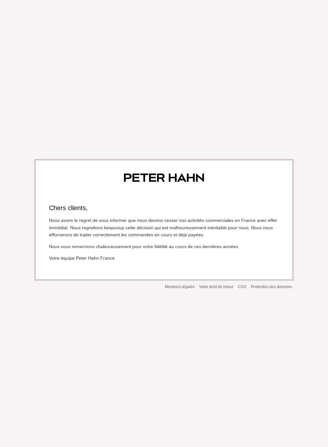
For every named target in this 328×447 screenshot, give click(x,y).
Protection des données (271, 287)
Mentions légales (180, 287)
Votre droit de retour (216, 287)
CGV (242, 287)
